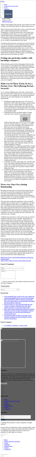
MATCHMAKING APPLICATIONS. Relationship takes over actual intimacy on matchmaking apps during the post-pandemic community (19, 301)
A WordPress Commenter (11, 325)
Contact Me (8, 14)
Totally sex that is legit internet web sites (20, 260)
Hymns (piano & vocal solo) (11, 6)
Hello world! (23, 325)
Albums (6, 407)
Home (6, 399)
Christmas (7, 404)
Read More (4, 383)
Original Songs (8, 406)
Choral (6, 402)
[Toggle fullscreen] (5, 454)
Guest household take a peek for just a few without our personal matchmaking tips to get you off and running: (19, 297)
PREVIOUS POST (6, 257)
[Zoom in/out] (6, 454)
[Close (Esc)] (1, 454)
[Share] (3, 454)
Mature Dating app (7, 21)
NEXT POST (4, 260)
